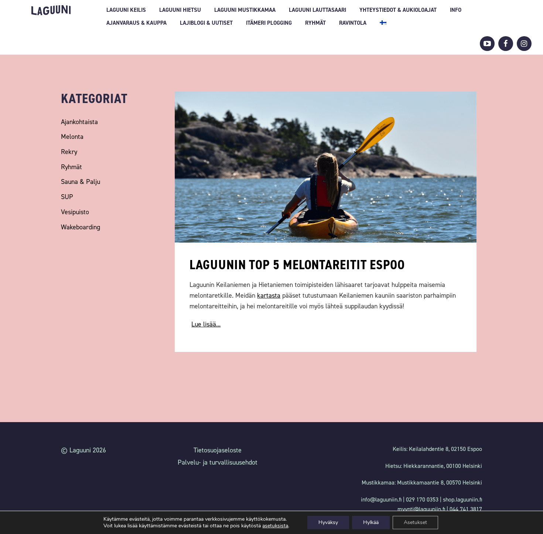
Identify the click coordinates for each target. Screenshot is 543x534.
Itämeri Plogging (269, 23)
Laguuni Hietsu (180, 10)
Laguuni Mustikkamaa (245, 10)
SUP (67, 196)
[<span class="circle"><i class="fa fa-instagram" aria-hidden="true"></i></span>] (524, 43)
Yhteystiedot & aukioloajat (398, 10)
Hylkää (371, 522)
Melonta (72, 136)
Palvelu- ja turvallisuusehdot (217, 462)
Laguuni (51, 10)
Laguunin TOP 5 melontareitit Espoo (297, 265)
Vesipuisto (75, 212)
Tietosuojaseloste (218, 450)
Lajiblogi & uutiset (206, 23)
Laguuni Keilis (126, 10)
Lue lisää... (206, 324)
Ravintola (352, 23)
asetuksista (275, 526)
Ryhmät (315, 23)
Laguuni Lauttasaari (317, 10)
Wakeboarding (80, 227)
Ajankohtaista (79, 121)
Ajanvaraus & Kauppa (136, 23)
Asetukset (415, 522)
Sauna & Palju (80, 181)
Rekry (69, 151)
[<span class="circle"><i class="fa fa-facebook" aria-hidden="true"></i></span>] (505, 43)
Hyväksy (328, 522)
